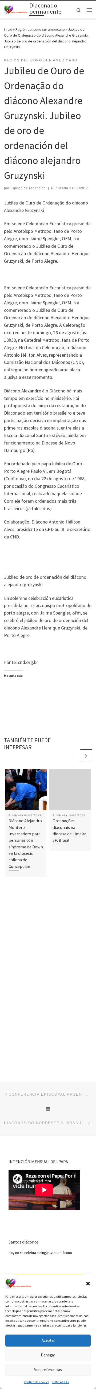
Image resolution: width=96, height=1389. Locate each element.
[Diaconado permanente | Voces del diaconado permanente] (15, 9)
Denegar (48, 1354)
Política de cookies (36, 1382)
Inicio (8, 29)
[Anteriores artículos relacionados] (73, 755)
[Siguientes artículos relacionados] (86, 755)
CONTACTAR (60, 1382)
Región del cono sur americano (40, 29)
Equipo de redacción (28, 188)
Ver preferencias (48, 1369)
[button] (88, 1283)
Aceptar (48, 1340)
